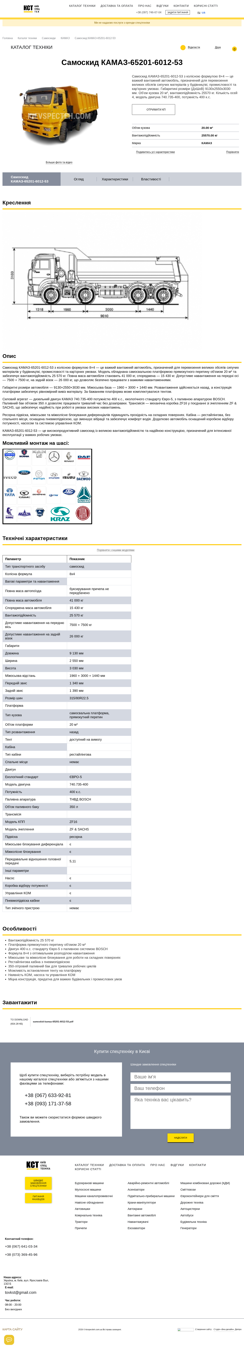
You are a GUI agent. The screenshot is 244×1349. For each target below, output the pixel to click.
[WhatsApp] (9, 1264)
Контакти (181, 5)
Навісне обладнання (89, 1202)
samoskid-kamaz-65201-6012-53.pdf (53, 1021)
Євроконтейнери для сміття (199, 1196)
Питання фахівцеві (38, 1197)
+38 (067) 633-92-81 (48, 1095)
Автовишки (82, 1209)
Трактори (81, 1222)
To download (19, 1019)
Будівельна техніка (193, 1222)
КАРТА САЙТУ (12, 1329)
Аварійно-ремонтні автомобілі (148, 1183)
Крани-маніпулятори (142, 1202)
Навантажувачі (138, 1222)
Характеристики (115, 179)
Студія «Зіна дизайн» (224, 1329)
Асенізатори (136, 1189)
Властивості (151, 179)
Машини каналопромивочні (94, 1196)
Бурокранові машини (89, 1183)
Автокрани (135, 1209)
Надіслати (180, 1137)
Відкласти (194, 47)
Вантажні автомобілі (142, 1215)
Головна (7, 38)
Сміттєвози (188, 1189)
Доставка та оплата (117, 5)
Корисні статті (206, 5)
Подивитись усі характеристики (155, 152)
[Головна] (33, 8)
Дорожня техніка (191, 1202)
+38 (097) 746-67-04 (148, 12)
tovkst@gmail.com (20, 1292)
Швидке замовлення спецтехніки (38, 1183)
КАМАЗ (65, 38)
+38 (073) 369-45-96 (21, 1254)
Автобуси (186, 1215)
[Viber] (19, 1264)
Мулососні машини (88, 1189)
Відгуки (163, 5)
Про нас (145, 5)
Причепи (81, 1228)
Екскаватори (136, 1228)
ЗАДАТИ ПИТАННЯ (177, 12)
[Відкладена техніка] (202, 47)
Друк (218, 47)
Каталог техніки (82, 5)
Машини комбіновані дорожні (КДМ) (205, 1183)
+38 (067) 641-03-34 (21, 1246)
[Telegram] (29, 1264)
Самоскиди (49, 38)
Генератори (188, 1228)
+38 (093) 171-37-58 (48, 1103)
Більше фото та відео (59, 162)
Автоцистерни (190, 1209)
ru (199, 12)
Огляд (79, 179)
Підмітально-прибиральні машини (151, 1196)
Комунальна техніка (88, 1215)
